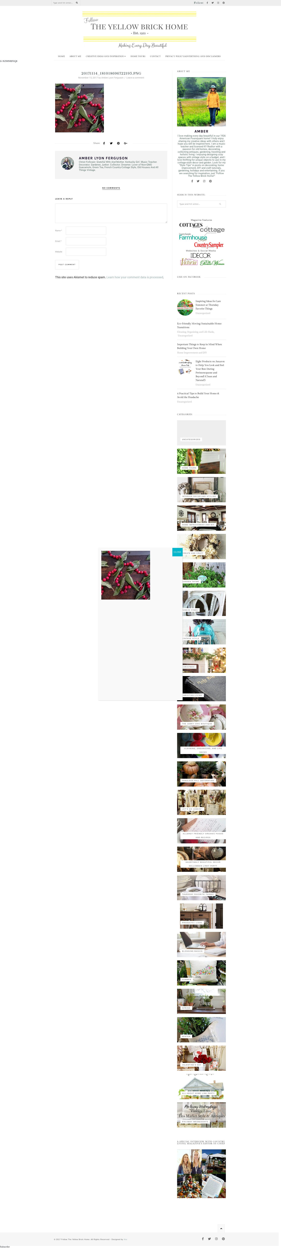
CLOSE (177, 552)
